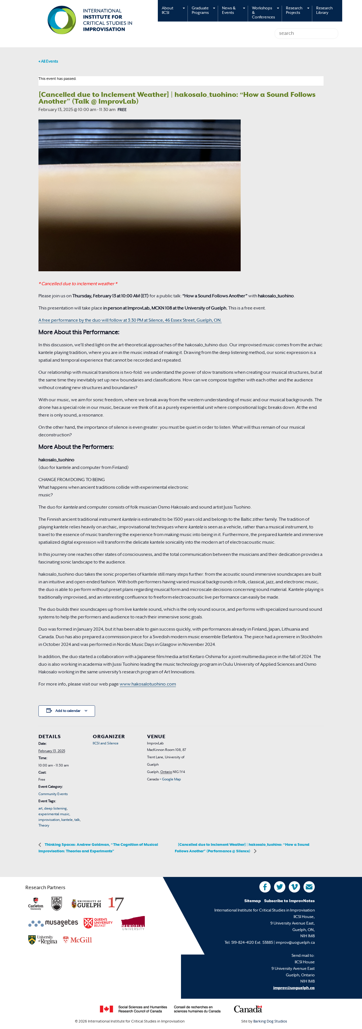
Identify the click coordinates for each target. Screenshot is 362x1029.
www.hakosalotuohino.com (148, 684)
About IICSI (167, 11)
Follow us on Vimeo (294, 887)
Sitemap (252, 901)
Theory (43, 825)
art (40, 808)
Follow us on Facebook (265, 887)
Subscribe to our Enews (309, 887)
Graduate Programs (200, 11)
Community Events (53, 794)
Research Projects (294, 11)
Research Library (324, 11)
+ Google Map (170, 779)
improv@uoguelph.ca (294, 988)
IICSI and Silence (105, 743)
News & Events (229, 11)
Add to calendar (67, 711)
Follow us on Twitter (279, 887)
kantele (67, 820)
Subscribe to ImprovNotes (289, 901)
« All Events (48, 61)
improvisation (49, 820)
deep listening (55, 808)
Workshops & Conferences (263, 13)
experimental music (53, 814)
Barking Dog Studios (270, 1021)
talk (77, 820)
